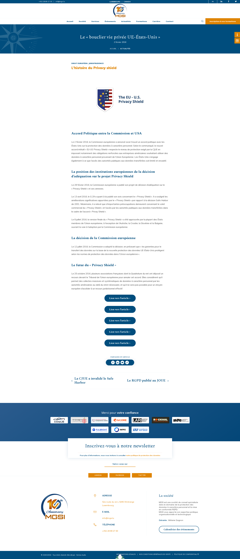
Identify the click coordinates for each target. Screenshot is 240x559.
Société (82, 21)
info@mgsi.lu (60, 1)
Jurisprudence (96, 63)
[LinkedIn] (117, 362)
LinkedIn (98, 475)
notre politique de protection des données (143, 455)
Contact (169, 21)
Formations (141, 21)
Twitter (142, 475)
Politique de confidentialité (186, 554)
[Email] (122, 362)
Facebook (120, 475)
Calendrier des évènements (179, 529)
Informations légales (126, 554)
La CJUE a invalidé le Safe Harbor (93, 381)
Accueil (70, 21)
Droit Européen (79, 63)
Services (95, 21)
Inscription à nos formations (223, 21)
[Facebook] (113, 362)
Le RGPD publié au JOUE (146, 381)
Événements (110, 21)
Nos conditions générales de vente (155, 554)
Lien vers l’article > (120, 298)
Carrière (156, 21)
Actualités (126, 21)
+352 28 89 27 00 (45, 1)
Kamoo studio (81, 555)
